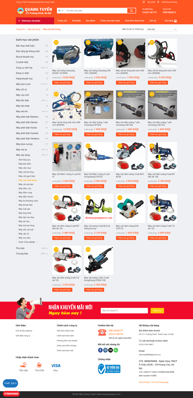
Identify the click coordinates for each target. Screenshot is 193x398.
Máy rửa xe (21, 149)
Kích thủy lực (25, 160)
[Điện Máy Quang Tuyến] (34, 11)
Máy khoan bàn (26, 205)
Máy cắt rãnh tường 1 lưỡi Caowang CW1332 (159, 123)
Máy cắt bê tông (26, 172)
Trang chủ (20, 29)
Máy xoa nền (24, 238)
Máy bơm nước (23, 84)
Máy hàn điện (22, 100)
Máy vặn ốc (24, 234)
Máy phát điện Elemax (27, 122)
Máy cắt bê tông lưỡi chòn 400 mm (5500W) (130, 72)
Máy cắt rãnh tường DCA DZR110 (127, 227)
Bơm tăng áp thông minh (28, 51)
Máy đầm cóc (25, 188)
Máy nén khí (22, 111)
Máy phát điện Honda (26, 127)
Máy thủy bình (25, 213)
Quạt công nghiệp (27, 242)
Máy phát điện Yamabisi (27, 138)
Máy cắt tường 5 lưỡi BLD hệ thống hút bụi (97, 227)
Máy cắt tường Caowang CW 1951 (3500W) (97, 72)
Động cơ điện (22, 73)
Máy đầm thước (26, 197)
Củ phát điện (22, 62)
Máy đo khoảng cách (28, 201)
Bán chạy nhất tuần (25, 45)
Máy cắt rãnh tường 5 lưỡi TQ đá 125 (161, 227)
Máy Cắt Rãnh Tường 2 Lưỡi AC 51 (66, 175)
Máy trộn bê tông (26, 225)
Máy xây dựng (34, 29)
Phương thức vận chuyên (67, 340)
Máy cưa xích (22, 95)
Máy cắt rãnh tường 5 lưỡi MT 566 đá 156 (161, 175)
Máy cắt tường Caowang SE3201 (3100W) (63, 72)
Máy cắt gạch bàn (27, 176)
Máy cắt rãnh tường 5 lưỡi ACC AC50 (130, 175)
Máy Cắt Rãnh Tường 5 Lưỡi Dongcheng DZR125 (96, 175)
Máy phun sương (24, 144)
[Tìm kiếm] (131, 10)
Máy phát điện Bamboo (27, 116)
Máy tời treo (24, 221)
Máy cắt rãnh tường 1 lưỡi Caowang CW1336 (127, 123)
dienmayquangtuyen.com (109, 394)
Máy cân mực (25, 168)
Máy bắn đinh (25, 164)
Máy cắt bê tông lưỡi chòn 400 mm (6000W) (66, 123)
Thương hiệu (22, 253)
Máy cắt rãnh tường (28, 180)
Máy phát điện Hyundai (27, 133)
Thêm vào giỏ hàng (62, 82)
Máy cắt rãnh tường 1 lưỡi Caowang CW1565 (96, 123)
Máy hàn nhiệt (22, 106)
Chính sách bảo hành (65, 335)
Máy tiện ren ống (26, 217)
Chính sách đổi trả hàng (66, 345)
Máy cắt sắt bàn (26, 184)
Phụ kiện (20, 248)
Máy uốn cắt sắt (26, 229)
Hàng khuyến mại (24, 78)
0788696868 (11, 393)
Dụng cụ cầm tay (24, 67)
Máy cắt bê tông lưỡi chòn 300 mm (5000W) (162, 72)
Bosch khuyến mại (25, 56)
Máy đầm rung (25, 192)
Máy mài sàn (24, 209)
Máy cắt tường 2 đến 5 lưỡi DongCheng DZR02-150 (96, 279)
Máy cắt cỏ (21, 89)
